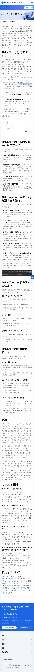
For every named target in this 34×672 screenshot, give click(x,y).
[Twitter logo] (22, 665)
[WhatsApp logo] (16, 665)
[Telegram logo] (13, 665)
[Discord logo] (25, 665)
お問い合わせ (24, 627)
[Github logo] (28, 665)
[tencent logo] (17, 660)
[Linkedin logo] (10, 665)
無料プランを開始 (9, 627)
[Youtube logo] (19, 665)
